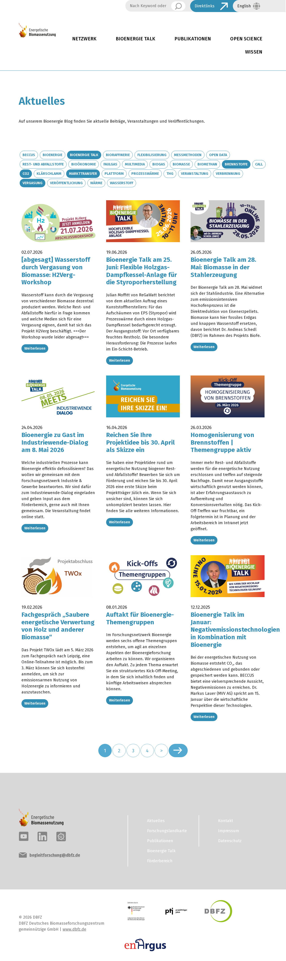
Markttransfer (83, 173)
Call (259, 164)
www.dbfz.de (74, 929)
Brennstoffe (236, 164)
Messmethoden (188, 155)
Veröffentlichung (66, 183)
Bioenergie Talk (135, 39)
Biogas (158, 164)
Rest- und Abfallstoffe (43, 164)
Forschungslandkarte (167, 830)
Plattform (114, 173)
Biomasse (181, 164)
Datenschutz (230, 840)
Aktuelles (156, 820)
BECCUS (29, 155)
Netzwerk (84, 39)
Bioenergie (52, 155)
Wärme (96, 183)
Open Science (246, 39)
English (244, 6)
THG (169, 173)
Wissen (253, 52)
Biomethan (207, 164)
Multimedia (135, 164)
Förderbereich (159, 860)
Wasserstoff (121, 183)
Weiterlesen (34, 348)
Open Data (218, 155)
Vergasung (32, 183)
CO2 (26, 173)
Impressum (228, 830)
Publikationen (193, 39)
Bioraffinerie (118, 155)
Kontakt (225, 820)
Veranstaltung (194, 173)
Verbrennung (228, 173)
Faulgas (110, 164)
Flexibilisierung (151, 155)
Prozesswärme (145, 173)
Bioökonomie (83, 164)
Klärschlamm (49, 173)
